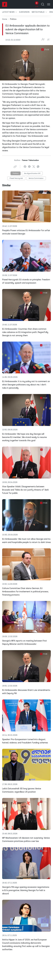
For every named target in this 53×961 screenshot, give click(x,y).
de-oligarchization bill (32, 173)
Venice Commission (36, 178)
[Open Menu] (48, 4)
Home (4, 19)
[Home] (4, 4)
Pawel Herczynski (16, 178)
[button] (9, 12)
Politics (15, 173)
